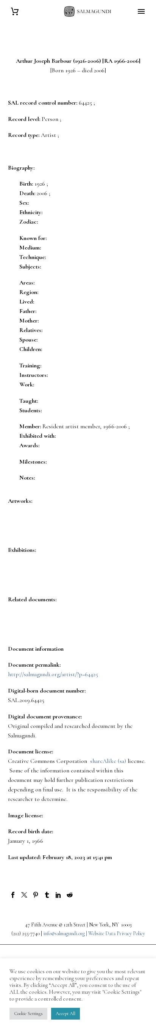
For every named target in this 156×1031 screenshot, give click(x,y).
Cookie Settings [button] (28, 1013)
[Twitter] (24, 895)
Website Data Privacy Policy (116, 933)
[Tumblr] (47, 895)
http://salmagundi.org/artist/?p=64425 (53, 674)
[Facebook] (13, 895)
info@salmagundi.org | (65, 933)
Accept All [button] (65, 1013)
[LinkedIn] (58, 895)
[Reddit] (70, 895)
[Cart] (15, 11)
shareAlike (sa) (108, 761)
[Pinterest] (36, 895)
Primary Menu (141, 11)
